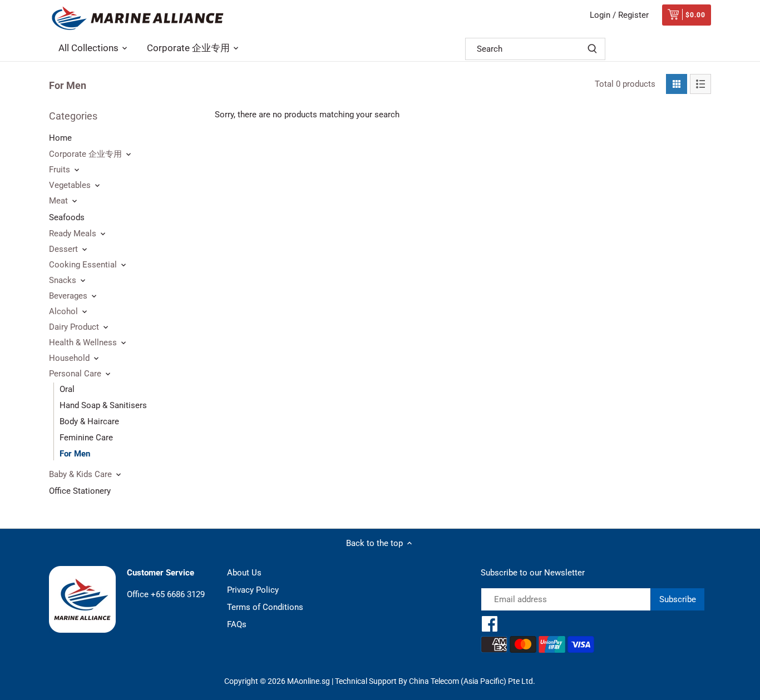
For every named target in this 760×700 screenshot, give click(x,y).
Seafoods (67, 217)
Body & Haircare (89, 421)
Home (60, 138)
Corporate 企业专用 (85, 154)
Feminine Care (86, 438)
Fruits (59, 170)
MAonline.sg (308, 681)
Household (69, 358)
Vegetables (70, 185)
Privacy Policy (253, 590)
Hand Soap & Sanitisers (103, 405)
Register (633, 15)
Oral (67, 389)
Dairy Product (74, 327)
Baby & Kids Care (80, 474)
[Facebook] (489, 624)
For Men (75, 454)
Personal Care (75, 374)
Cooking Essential (83, 265)
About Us (244, 573)
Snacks (62, 280)
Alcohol (63, 311)
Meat (58, 201)
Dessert (63, 249)
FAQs (236, 624)
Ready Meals (72, 234)
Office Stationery (80, 491)
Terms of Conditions (265, 607)
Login (600, 15)
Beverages (68, 296)
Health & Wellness (83, 342)
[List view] (700, 84)
